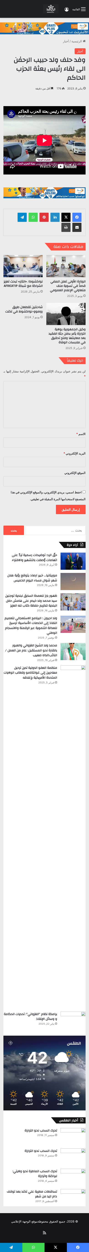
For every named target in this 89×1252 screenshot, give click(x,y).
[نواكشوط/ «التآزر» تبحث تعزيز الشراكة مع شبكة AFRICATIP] (23, 266)
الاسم (81, 434)
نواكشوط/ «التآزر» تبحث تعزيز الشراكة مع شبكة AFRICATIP (23, 284)
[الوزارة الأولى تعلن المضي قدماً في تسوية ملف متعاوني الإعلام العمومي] (66, 266)
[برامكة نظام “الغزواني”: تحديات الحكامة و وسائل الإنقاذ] (73, 1020)
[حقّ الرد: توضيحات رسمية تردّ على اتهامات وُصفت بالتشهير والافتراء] (73, 561)
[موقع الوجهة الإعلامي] (51, 9)
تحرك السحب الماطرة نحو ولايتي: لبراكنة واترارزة (35, 1173)
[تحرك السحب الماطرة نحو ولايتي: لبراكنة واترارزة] (73, 1177)
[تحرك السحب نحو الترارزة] (73, 1136)
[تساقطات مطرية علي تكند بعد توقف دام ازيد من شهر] (73, 1197)
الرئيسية (77, 41)
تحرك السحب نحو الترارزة (41, 1131)
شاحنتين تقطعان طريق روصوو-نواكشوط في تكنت (24, 309)
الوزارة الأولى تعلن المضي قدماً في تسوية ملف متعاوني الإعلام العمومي (68, 286)
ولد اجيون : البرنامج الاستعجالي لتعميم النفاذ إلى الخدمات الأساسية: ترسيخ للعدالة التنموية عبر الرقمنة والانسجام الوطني (31, 625)
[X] (66, 217)
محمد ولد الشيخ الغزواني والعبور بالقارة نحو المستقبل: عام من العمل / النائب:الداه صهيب (31, 650)
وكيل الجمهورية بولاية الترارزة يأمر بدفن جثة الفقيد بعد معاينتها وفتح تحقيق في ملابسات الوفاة (67, 335)
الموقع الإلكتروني (75, 473)
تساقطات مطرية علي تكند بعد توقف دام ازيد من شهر (32, 1194)
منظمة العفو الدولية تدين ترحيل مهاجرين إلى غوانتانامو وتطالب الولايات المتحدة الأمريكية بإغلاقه (30, 673)
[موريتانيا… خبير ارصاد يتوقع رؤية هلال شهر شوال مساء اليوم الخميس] (73, 581)
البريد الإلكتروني (74, 453)
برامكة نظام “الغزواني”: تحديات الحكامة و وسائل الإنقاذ (30, 1016)
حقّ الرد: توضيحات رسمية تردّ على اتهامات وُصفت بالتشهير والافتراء (34, 557)
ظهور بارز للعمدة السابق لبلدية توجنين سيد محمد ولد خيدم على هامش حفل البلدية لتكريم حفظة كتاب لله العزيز (31, 601)
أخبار (66, 41)
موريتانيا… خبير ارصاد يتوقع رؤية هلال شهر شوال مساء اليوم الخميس (32, 577)
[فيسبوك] (76, 217)
